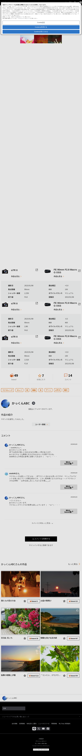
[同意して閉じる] (80, 2)
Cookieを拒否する (41, 27)
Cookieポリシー (19, 16)
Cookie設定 (41, 22)
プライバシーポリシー (24, 18)
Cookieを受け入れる (41, 31)
